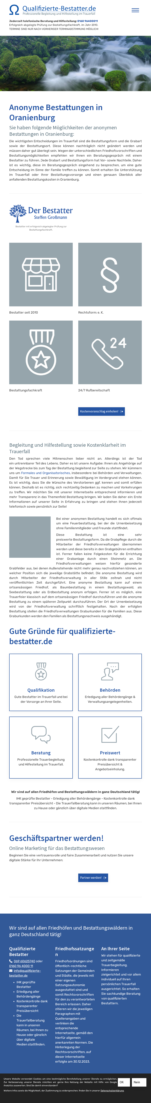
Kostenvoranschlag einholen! (99, 411)
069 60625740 (24, 961)
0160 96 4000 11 (21, 966)
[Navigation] (135, 8)
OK (122, 1082)
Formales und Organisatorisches (45, 473)
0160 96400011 (87, 21)
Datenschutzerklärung (112, 1090)
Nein (137, 1082)
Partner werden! (91, 878)
